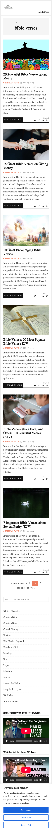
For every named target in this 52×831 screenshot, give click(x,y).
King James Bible (11, 647)
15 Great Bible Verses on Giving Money (26, 144)
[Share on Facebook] (39, 120)
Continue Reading (13, 120)
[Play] (7, 741)
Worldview (8, 695)
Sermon (7, 678)
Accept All (26, 810)
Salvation (7, 671)
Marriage (7, 653)
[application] (26, 731)
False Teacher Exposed (13, 641)
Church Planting (10, 629)
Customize (26, 817)
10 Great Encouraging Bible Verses (26, 230)
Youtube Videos (10, 702)
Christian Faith (11, 83)
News (5, 659)
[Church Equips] (8, 13)
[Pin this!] (47, 120)
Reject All (26, 825)
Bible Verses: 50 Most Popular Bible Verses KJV (26, 320)
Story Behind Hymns (12, 690)
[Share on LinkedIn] (43, 120)
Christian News (10, 623)
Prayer (6, 665)
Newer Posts (19, 584)
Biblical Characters (11, 611)
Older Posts (25, 588)
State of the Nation (11, 684)
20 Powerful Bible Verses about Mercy (26, 55)
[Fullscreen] (45, 741)
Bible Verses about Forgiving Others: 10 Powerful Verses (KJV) (26, 409)
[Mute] (40, 741)
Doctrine (7, 635)
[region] (26, 807)
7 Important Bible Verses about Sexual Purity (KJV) (26, 503)
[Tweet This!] (35, 120)
